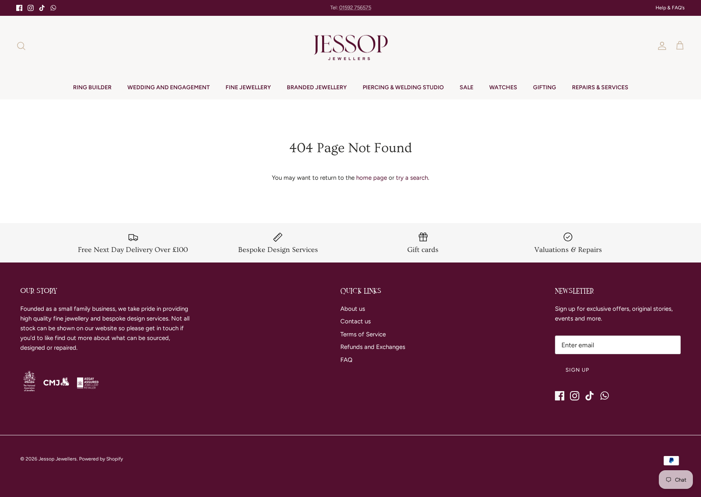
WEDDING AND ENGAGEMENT (168, 87)
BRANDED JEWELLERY (317, 87)
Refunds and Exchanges (372, 347)
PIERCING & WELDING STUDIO (403, 87)
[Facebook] (19, 8)
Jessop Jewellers (58, 459)
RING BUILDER (92, 87)
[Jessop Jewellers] (351, 46)
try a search (412, 177)
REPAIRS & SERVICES (600, 87)
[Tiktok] (42, 8)
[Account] (660, 46)
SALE (466, 87)
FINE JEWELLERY (248, 87)
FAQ (346, 360)
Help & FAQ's (670, 8)
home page (371, 177)
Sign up (577, 370)
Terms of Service (363, 334)
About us (352, 308)
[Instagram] (31, 8)
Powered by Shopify (101, 459)
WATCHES (503, 87)
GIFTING (544, 87)
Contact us (355, 321)
